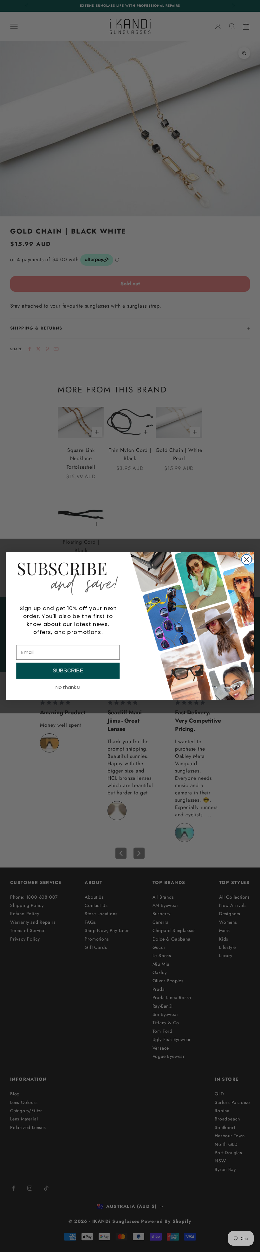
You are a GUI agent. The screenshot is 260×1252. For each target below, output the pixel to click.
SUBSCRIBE (68, 671)
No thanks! (67, 687)
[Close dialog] (246, 560)
